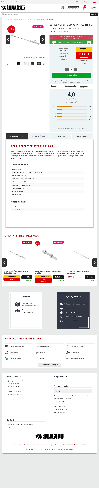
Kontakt (18, 2)
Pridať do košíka (71, 75)
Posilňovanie (20, 19)
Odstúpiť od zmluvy (13, 383)
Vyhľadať (94, 14)
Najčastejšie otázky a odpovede (17, 381)
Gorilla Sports (10, 19)
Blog (12, 2)
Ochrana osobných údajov (15, 394)
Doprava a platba (70, 86)
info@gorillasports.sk (14, 427)
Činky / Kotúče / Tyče (55, 444)
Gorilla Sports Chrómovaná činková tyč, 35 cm (48, 272)
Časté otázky (4, 2)
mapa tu (56, 415)
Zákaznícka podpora (83, 86)
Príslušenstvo (82, 444)
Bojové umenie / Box (70, 444)
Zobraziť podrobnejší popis (59, 31)
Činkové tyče (31, 19)
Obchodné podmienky (14, 391)
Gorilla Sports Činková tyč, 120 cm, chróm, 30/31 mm (16, 272)
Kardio (39, 444)
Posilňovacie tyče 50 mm (45, 19)
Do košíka (26, 277)
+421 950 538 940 (12, 424)
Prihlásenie (79, 2)
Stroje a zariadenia (30, 444)
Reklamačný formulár (13, 386)
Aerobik (45, 444)
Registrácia (87, 2)
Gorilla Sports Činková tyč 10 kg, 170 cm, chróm (80, 272)
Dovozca (53, 86)
